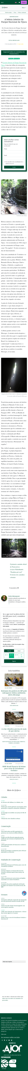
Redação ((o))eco (14, 779)
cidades (11, 58)
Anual (18, 651)
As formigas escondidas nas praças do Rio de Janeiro (13, 813)
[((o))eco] (5, 7)
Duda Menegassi (14, 40)
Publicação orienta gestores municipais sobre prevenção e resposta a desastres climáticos (14, 807)
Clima (15, 12)
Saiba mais (3, 1034)
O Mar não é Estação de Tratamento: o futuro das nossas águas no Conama (13, 912)
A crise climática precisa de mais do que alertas (14, 730)
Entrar (4, 1068)
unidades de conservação (11, 860)
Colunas (7, 726)
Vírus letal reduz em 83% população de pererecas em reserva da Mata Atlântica (12, 832)
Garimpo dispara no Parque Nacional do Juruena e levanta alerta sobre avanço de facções (12, 872)
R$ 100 (21, 655)
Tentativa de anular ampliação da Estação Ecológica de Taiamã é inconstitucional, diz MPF (13, 885)
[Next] (23, 548)
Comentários (13, 588)
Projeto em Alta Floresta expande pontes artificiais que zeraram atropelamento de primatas (12, 838)
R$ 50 (16, 655)
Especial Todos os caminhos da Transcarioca (14, 53)
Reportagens (14, 16)
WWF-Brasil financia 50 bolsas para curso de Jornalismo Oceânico (14, 768)
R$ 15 (6, 655)
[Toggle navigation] (19, 2)
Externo (2, 829)
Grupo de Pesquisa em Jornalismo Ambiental (13, 741)
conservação (17, 58)
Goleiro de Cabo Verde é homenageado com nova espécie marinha (13, 906)
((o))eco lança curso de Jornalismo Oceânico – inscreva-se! (14, 918)
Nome (5, 149)
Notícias (2, 835)
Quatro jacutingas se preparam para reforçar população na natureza (13, 851)
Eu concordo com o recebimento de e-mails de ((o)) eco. (15, 162)
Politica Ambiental (22, 12)
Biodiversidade (8, 12)
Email (5, 155)
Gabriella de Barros (14, 743)
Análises (3, 800)
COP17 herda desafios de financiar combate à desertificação (13, 845)
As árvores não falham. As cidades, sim (12, 802)
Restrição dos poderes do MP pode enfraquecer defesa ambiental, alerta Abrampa (14, 693)
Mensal (9, 651)
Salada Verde (8, 688)
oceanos (4, 894)
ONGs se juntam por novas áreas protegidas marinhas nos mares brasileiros (13, 878)
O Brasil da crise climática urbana (10, 818)
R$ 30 (11, 655)
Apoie (24, 2)
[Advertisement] (14, 944)
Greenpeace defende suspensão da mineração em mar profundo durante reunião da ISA (14, 900)
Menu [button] (23, 7)
